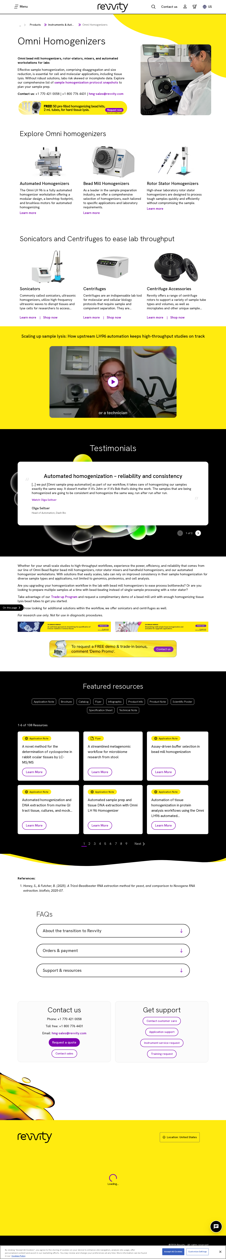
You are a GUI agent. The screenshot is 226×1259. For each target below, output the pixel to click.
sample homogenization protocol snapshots (86, 82)
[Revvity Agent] (216, 1226)
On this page (10, 607)
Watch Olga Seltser (44, 500)
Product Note (158, 702)
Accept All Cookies (173, 1251)
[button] (185, 7)
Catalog (83, 702)
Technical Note (128, 710)
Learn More (34, 772)
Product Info (135, 702)
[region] (113, 1252)
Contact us (169, 7)
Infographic (115, 702)
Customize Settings (197, 1251)
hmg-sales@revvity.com (106, 94)
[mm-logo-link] (113, 7)
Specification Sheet (100, 710)
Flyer (98, 702)
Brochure (66, 702)
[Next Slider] (198, 533)
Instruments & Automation (65, 25)
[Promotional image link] (73, 108)
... (20, 25)
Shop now (50, 317)
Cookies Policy (18, 1256)
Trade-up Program (64, 597)
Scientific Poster (182, 702)
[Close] (220, 1252)
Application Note (44, 702)
